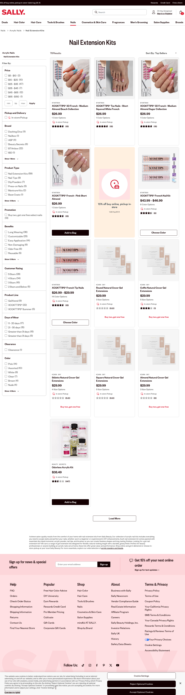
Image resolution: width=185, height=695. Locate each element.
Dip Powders (14, 182)
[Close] (180, 683)
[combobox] (158, 233)
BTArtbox (13, 148)
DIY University (51, 595)
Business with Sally (121, 590)
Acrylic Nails (15, 30)
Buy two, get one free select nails (25, 215)
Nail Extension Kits (35, 30)
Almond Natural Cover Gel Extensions (154, 379)
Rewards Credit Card (55, 606)
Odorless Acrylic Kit (62, 467)
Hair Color (82, 590)
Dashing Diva (15, 131)
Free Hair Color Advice (55, 590)
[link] (70, 113)
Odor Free (13, 249)
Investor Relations (120, 628)
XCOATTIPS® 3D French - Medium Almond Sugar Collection (158, 107)
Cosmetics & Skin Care (89, 611)
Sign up (104, 564)
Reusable (13, 253)
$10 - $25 (13, 79)
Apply (32, 103)
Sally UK (115, 633)
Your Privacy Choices (160, 639)
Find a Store (177, 3)
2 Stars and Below (17, 286)
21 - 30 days (14, 327)
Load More (114, 518)
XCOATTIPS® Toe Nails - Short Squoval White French (112, 107)
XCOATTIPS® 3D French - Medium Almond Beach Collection (70, 107)
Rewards (154, 3)
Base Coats (14, 194)
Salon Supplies (85, 617)
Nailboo (12, 135)
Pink (10, 363)
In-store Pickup (19, 117)
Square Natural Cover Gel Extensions (110, 379)
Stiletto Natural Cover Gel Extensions (65, 379)
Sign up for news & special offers (27, 564)
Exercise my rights (12, 692)
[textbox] (159, 232)
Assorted (13, 368)
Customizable (15, 236)
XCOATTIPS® (15, 305)
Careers (115, 617)
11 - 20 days (14, 323)
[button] (5, 22)
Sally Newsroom (119, 595)
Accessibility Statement (157, 650)
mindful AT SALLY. (86, 622)
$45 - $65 (13, 92)
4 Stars (12, 278)
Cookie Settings (153, 644)
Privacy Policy (152, 590)
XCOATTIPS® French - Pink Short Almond (69, 197)
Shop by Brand (84, 628)
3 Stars (12, 282)
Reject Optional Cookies (141, 684)
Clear (11, 376)
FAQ (12, 590)
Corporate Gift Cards (55, 628)
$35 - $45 (13, 88)
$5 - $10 (12, 75)
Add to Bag (70, 232)
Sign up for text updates (146, 569)
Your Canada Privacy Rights (159, 620)
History (115, 638)
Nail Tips (12, 177)
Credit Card (165, 3)
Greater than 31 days (18, 331)
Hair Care (82, 595)
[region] (92, 683)
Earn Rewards (51, 601)
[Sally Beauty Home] (13, 12)
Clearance (13, 349)
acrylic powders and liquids (112, 548)
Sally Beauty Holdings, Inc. (124, 622)
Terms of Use (151, 595)
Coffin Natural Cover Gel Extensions (153, 289)
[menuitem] (5, 22)
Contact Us (16, 622)
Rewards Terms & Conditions (160, 625)
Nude (11, 384)
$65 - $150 (13, 96)
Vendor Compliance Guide (124, 601)
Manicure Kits (15, 190)
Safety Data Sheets (121, 644)
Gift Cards (49, 622)
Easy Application (17, 240)
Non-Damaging (16, 244)
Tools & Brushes (85, 601)
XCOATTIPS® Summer (20, 309)
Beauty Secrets (16, 144)
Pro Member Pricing (54, 611)
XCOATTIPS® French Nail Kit (155, 195)
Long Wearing (15, 232)
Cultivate (48, 617)
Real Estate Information (123, 606)
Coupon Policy (152, 601)
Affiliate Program (120, 611)
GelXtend (13, 300)
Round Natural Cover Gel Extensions (109, 289)
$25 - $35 (13, 84)
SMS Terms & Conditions (158, 615)
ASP (10, 140)
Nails (3, 30)
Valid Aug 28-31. (20, 3)
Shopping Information (21, 606)
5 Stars (12, 274)
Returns (14, 617)
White (11, 372)
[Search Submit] (96, 12)
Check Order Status (20, 601)
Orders (13, 595)
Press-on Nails (15, 186)
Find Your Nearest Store (22, 628)
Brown (11, 380)
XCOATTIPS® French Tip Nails (68, 287)
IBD (10, 152)
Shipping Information (21, 611)
